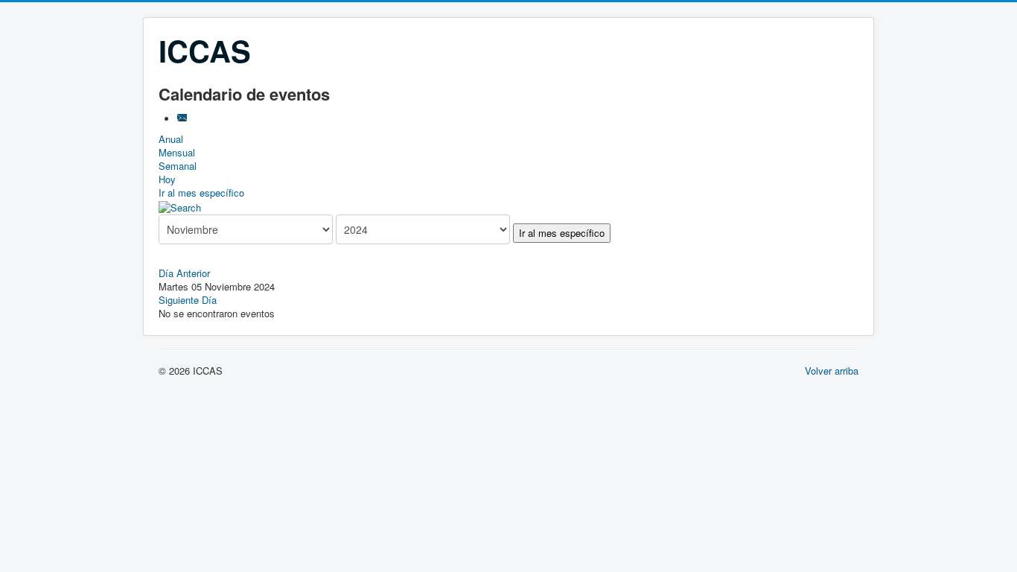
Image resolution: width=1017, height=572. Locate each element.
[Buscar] (180, 206)
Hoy (167, 179)
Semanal (178, 166)
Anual (171, 139)
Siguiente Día (188, 300)
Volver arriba (831, 370)
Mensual (177, 152)
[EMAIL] (183, 119)
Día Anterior (184, 273)
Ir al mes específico (201, 192)
